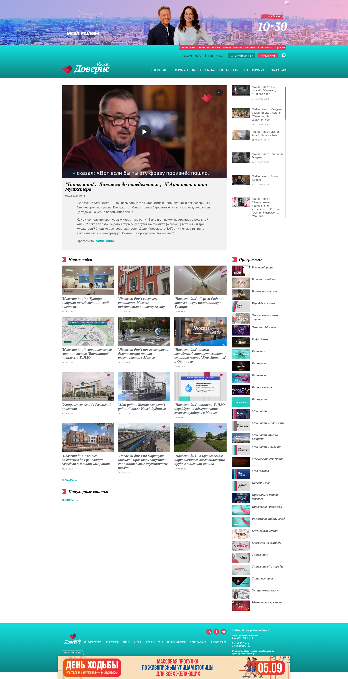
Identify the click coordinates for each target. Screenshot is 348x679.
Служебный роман (264, 531)
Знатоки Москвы (264, 327)
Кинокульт (260, 363)
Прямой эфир (268, 55)
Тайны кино (104, 241)
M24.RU (216, 47)
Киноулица (259, 399)
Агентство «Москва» (232, 47)
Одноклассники (216, 632)
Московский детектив (267, 459)
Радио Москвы (265, 47)
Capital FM (280, 47)
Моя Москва (260, 471)
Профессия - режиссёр (267, 507)
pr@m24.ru (244, 645)
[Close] (286, 653)
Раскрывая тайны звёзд (268, 519)
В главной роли (262, 267)
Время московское (264, 291)
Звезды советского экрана (265, 317)
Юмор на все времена (267, 602)
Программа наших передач (265, 496)
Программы (180, 70)
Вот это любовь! (264, 279)
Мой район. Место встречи (265, 437)
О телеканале (157, 70)
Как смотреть (228, 70)
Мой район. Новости (266, 447)
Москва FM (250, 47)
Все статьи (68, 500)
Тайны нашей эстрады (267, 566)
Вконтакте (209, 632)
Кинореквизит (262, 387)
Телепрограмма (253, 70)
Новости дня (261, 483)
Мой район (259, 411)
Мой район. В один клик (268, 423)
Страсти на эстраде (266, 543)
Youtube (224, 632)
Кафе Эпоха (260, 339)
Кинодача (258, 351)
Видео (196, 70)
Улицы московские (265, 590)
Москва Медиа (189, 47)
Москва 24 (204, 47)
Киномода (259, 375)
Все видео (68, 480)
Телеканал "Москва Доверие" (86, 68)
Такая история (262, 578)
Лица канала (277, 70)
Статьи (210, 70)
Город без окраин (263, 303)
